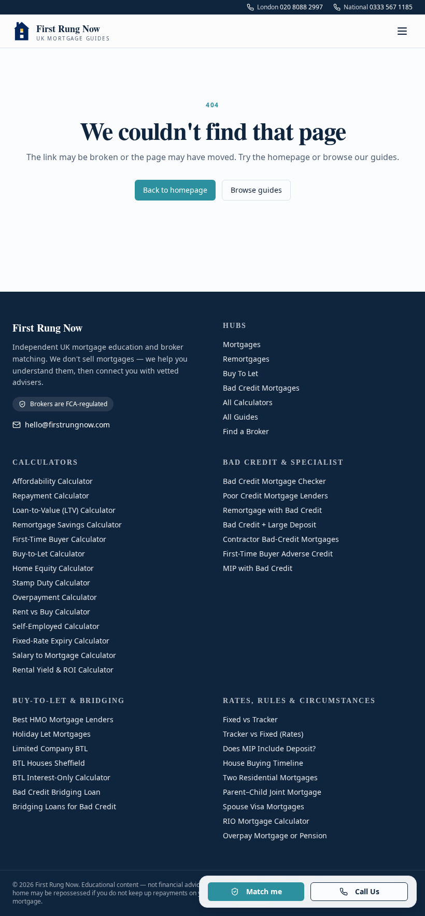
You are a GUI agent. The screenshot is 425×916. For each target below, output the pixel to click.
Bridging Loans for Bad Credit (64, 806)
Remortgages (246, 359)
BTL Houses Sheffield (48, 763)
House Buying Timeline (263, 763)
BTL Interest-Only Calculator (61, 777)
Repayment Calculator (50, 495)
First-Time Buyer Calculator (59, 539)
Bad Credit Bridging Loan (56, 792)
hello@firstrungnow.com (67, 425)
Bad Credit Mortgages (261, 388)
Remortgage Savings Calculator (67, 524)
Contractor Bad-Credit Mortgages (281, 539)
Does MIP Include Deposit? (269, 748)
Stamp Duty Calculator (51, 583)
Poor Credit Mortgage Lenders (275, 495)
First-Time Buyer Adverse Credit (278, 554)
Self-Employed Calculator (56, 626)
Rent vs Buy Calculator (51, 612)
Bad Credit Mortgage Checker (274, 481)
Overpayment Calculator (54, 597)
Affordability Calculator (52, 481)
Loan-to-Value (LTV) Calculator (64, 510)
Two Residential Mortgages (270, 777)
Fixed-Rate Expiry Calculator (60, 641)
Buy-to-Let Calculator (48, 554)
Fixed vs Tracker (250, 719)
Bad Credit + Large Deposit (269, 524)
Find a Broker (246, 431)
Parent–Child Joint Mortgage (272, 792)
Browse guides (256, 190)
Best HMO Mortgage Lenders (63, 719)
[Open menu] (402, 31)
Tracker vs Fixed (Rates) (263, 734)
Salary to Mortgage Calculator (64, 655)
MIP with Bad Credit (257, 568)
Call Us (367, 891)
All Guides (240, 417)
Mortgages (242, 344)
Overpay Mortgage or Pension (275, 835)
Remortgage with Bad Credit (272, 510)
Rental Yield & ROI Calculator (63, 670)
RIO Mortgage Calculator (266, 821)
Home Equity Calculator (53, 568)
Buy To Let (240, 373)
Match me (264, 891)
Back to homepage (175, 190)
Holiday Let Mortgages (51, 734)
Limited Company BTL (50, 748)
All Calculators (248, 402)
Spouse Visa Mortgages (263, 806)
